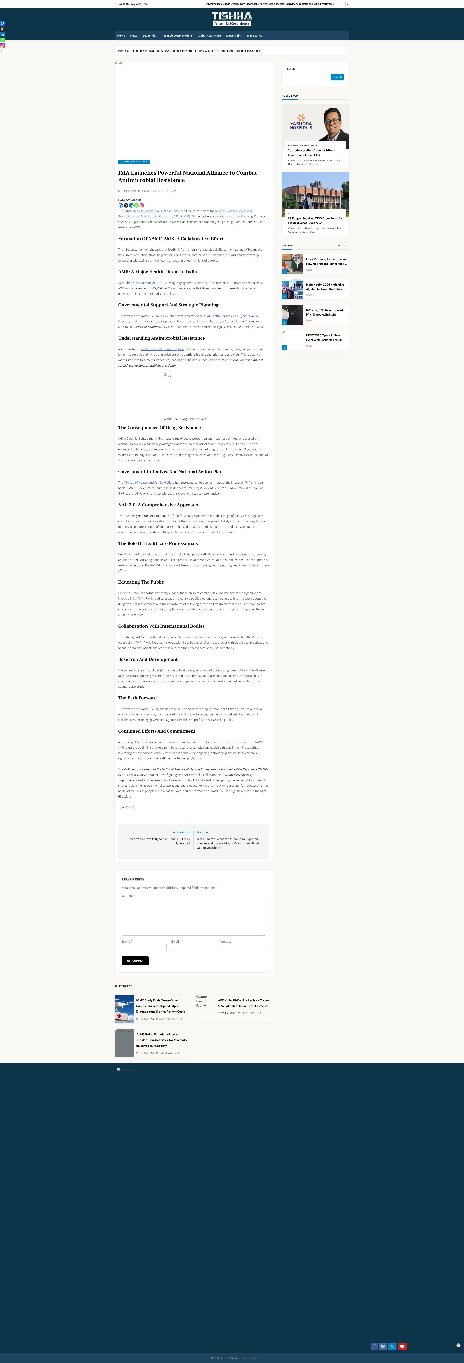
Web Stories (254, 35)
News (133, 35)
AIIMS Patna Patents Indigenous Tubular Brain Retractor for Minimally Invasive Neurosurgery (161, 1039)
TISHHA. (130, 807)
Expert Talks (234, 35)
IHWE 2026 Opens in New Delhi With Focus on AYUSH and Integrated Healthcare (324, 339)
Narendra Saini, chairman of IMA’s (140, 282)
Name (127, 941)
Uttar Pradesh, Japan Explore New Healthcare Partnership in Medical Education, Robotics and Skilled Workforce (270, 3)
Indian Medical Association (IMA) (145, 211)
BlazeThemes (248, 1358)
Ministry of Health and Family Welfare (149, 482)
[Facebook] (121, 205)
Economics (150, 35)
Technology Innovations (177, 35)
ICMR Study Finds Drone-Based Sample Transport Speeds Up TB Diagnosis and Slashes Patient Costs (160, 1005)
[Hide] (1, 51)
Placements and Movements (302, 145)
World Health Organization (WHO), (163, 349)
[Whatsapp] (136, 205)
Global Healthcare (209, 35)
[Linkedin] (131, 205)
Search (292, 69)
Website (226, 941)
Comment (130, 895)
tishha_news (128, 190)
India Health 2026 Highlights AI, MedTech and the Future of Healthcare (326, 289)
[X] (126, 205)
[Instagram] (142, 205)
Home (121, 35)
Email (176, 941)
